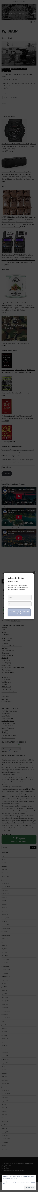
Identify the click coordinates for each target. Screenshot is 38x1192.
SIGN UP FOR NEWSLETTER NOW (19, 612)
